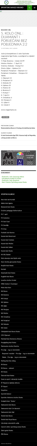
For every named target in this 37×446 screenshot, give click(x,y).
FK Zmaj (3, 229)
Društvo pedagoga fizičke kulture (11, 210)
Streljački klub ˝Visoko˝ (8, 401)
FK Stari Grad (5, 221)
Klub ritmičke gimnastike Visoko (11, 262)
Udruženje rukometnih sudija (10, 423)
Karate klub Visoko (7, 251)
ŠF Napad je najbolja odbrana (10, 383)
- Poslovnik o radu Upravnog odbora (12, 177)
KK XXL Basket (5, 254)
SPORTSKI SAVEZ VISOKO (12, 8)
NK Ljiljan (4, 306)
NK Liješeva (4, 302)
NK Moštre (4, 313)
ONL (9, 30)
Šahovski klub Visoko (7, 375)
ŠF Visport (4, 386)
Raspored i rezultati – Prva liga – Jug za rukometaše (18, 353)
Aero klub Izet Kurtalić (8, 199)
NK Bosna (4, 291)
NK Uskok (4, 328)
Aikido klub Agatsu (7, 203)
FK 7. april (4, 214)
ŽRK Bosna (4, 434)
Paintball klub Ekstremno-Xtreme (11, 339)
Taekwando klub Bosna (8, 405)
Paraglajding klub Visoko (8, 342)
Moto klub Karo (6, 287)
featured (5, 117)
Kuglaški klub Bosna (7, 276)
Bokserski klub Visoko (8, 207)
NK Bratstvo (5, 295)
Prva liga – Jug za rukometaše (10, 350)
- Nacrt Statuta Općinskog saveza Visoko (14, 182)
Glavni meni (34, 7)
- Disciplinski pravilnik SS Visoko (11, 178)
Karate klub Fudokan (7, 240)
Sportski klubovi (6, 394)
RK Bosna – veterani (7, 368)
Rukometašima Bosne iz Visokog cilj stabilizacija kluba (18, 127)
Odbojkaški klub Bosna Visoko (10, 331)
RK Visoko (4, 372)
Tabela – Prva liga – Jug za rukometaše (14, 357)
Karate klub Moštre (7, 243)
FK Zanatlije (4, 225)
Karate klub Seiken (7, 247)
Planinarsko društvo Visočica (10, 346)
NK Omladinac (5, 317)
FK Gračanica (5, 218)
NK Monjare (5, 309)
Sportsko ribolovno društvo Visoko (12, 397)
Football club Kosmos (7, 232)
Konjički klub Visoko (7, 265)
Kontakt (3, 269)
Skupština (4, 390)
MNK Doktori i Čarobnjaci (9, 284)
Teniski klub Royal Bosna (8, 419)
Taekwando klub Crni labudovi (10, 408)
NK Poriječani (5, 320)
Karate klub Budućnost (8, 236)
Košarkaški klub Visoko (8, 273)
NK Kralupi (4, 298)
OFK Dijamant (5, 335)
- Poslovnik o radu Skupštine (10, 180)
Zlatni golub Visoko (7, 430)
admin (15, 48)
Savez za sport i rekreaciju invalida (11, 379)
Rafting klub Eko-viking (8, 361)
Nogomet (4, 30)
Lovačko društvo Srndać (8, 280)
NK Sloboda (5, 324)
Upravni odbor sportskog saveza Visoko (13, 427)
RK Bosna (4, 364)
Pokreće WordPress (6, 443)
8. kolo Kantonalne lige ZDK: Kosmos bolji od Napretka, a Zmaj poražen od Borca (18, 135)
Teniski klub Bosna (7, 416)
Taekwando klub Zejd (7, 412)
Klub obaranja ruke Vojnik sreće (11, 258)
